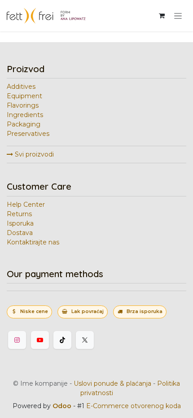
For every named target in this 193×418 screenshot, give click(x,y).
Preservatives (28, 134)
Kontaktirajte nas (33, 242)
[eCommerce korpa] (162, 16)
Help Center (26, 204)
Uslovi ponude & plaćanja (112, 383)
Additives (21, 87)
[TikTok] (62, 340)
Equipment (24, 96)
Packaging (23, 124)
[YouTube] (40, 340)
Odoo (63, 406)
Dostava (20, 233)
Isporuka (20, 223)
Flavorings (23, 105)
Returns (19, 214)
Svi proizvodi (33, 154)
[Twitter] (85, 340)
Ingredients (25, 115)
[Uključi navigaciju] (178, 15)
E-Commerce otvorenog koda (133, 406)
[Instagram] (17, 340)
